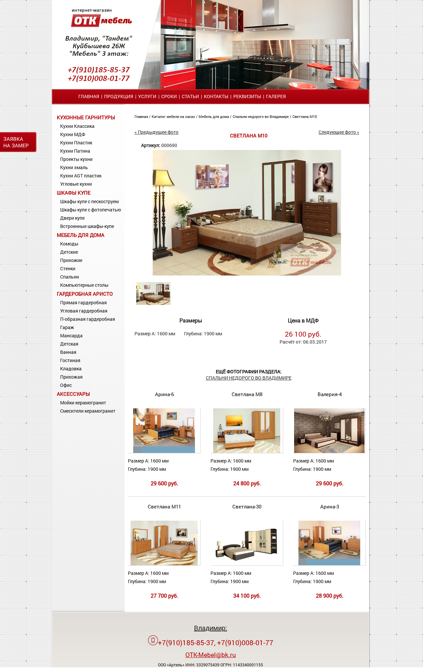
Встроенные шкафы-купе (87, 226)
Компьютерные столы (84, 285)
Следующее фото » (339, 132)
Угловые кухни (76, 184)
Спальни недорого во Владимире (261, 116)
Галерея (276, 96)
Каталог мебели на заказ (174, 116)
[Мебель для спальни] (247, 274)
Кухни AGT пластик (80, 175)
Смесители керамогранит (87, 411)
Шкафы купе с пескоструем (89, 201)
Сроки (169, 96)
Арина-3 (329, 506)
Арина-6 (164, 394)
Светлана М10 (304, 116)
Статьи (190, 96)
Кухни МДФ (72, 134)
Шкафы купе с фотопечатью (90, 209)
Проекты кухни (76, 159)
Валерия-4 (330, 394)
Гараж (67, 327)
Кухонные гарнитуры (86, 117)
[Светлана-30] (247, 564)
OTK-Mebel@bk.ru (210, 654)
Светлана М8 (247, 394)
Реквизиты (247, 96)
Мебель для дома (80, 235)
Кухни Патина (75, 151)
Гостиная (70, 360)
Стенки (67, 268)
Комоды (69, 244)
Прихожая (71, 377)
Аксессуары (73, 393)
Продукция (118, 96)
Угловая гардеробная (83, 311)
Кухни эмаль (74, 167)
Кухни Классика (77, 126)
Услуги (147, 96)
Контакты (216, 96)
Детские (69, 252)
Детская (69, 344)
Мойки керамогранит (83, 402)
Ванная (68, 352)
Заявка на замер (16, 142)
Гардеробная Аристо (85, 293)
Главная (88, 96)
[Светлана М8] (247, 451)
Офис (66, 385)
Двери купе (72, 218)
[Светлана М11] (164, 564)
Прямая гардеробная (83, 302)
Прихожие (71, 260)
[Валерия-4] (329, 451)
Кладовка (71, 368)
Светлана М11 (164, 506)
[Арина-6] (164, 451)
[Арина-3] (329, 564)
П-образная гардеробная (87, 319)
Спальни (69, 277)
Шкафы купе (74, 192)
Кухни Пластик (76, 142)
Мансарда (71, 335)
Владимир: (210, 627)
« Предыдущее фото (156, 132)
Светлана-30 (246, 506)
